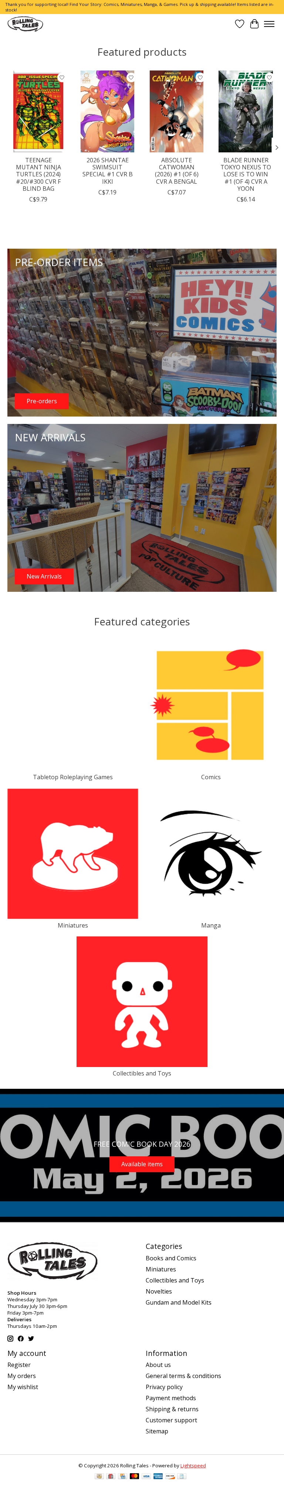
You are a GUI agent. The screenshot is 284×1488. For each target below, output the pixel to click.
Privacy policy (164, 1387)
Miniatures (73, 925)
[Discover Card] (170, 1477)
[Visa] (146, 1477)
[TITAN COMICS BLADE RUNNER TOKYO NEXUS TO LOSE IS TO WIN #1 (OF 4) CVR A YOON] (246, 111)
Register (19, 1365)
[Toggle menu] (269, 24)
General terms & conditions (183, 1376)
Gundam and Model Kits (179, 1302)
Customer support (171, 1420)
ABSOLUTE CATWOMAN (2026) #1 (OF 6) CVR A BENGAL (177, 171)
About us (158, 1365)
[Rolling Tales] (25, 23)
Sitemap (157, 1431)
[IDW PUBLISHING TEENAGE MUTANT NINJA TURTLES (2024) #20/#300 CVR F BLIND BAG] (38, 111)
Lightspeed (193, 1465)
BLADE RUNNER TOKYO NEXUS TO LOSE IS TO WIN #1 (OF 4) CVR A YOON (245, 174)
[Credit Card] (122, 1477)
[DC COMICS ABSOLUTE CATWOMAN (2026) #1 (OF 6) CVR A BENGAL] (176, 111)
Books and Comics (171, 1258)
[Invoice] (181, 1477)
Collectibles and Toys (142, 1073)
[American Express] (158, 1477)
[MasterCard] (134, 1477)
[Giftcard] (110, 1477)
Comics (211, 777)
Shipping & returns (172, 1409)
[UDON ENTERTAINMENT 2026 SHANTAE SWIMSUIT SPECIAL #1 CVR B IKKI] (107, 111)
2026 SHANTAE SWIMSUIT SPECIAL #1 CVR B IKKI (107, 171)
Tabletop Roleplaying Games (73, 777)
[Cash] (99, 1477)
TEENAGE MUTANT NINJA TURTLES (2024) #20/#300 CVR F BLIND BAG (38, 174)
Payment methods (171, 1398)
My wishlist (22, 1387)
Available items (142, 1164)
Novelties (159, 1291)
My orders (21, 1376)
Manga (211, 925)
